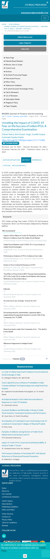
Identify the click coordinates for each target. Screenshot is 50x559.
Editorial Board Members (14, 61)
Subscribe (25, 49)
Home (4, 24)
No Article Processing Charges (16, 75)
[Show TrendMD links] (47, 359)
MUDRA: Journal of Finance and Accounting (21, 26)
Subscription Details (12, 99)
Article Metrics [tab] (19, 166)
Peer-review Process (12, 78)
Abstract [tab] (26, 160)
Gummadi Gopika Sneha (13, 137)
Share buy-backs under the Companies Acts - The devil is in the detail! (25, 330)
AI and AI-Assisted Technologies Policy (19, 89)
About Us (5, 491)
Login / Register (25, 43)
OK (25, 556)
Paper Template (11, 106)
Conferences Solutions (10, 497)
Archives (44, 26)
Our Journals (14, 24)
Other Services (7, 514)
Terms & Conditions (9, 522)
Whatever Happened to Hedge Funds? (18, 343)
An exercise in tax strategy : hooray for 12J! (20, 301)
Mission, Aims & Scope (13, 65)
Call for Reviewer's (12, 92)
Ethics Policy (10, 82)
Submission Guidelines (13, 85)
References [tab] (37, 160)
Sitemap (5, 525)
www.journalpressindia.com (34, 12)
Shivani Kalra (8, 134)
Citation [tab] (6, 166)
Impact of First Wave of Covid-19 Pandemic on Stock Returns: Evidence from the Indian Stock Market (23, 236)
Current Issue (10, 68)
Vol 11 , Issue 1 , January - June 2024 (17, 29)
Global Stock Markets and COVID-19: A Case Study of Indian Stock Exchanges (24, 245)
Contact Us (6, 517)
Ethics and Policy (8, 510)
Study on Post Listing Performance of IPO (19, 265)
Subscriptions (7, 504)
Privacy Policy (7, 520)
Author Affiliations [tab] (11, 160)
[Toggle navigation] (44, 18)
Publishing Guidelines (10, 507)
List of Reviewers (11, 96)
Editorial (7, 289)
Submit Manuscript (25, 37)
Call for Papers (7, 501)
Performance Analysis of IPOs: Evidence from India (23, 256)
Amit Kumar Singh (23, 134)
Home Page (9, 58)
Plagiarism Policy (11, 103)
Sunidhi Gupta (38, 134)
